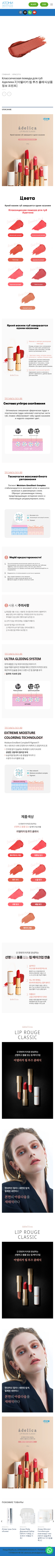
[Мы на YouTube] (34, 12)
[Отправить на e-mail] (25, 12)
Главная (6, 74)
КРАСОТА (16, 74)
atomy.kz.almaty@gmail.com (35, 1553)
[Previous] (2, 1526)
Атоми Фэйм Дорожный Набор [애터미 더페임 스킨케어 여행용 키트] (27, 1533)
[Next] (53, 1526)
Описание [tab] (7, 109)
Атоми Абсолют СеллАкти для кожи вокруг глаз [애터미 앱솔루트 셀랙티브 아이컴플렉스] (45, 1534)
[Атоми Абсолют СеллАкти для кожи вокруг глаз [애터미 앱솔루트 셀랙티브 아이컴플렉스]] (45, 1515)
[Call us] (30, 12)
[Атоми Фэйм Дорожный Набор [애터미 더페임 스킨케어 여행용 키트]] (27, 1515)
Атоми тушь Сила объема (9, 1530)
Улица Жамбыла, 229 (11, 1550)
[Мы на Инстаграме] (20, 12)
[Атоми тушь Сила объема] (9, 1515)
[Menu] (51, 4)
